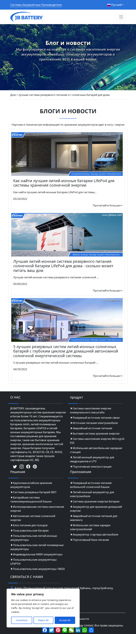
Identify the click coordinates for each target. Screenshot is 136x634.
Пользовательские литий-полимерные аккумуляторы (37, 547)
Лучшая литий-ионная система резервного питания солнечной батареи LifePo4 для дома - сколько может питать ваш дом (63, 266)
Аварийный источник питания (92, 428)
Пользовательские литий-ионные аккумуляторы (33, 538)
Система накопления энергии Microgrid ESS (97, 441)
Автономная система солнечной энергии (32, 518)
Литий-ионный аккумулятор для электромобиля (92, 494)
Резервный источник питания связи (96, 417)
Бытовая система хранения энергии (96, 433)
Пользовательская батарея (31, 530)
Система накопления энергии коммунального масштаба (90, 410)
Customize (22, 620)
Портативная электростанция (92, 466)
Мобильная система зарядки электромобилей (90, 527)
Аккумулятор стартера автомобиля (95, 534)
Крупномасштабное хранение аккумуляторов (31, 485)
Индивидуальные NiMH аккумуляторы (37, 554)
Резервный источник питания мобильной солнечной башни (91, 485)
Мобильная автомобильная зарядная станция (96, 450)
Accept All (64, 620)
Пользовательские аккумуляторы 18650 (39, 569)
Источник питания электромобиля (95, 423)
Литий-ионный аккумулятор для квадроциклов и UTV (92, 459)
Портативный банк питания (91, 540)
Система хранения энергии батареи (96, 501)
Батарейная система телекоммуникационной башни (31, 499)
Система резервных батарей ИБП (34, 492)
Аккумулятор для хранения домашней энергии (96, 509)
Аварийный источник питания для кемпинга (93, 518)
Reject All (43, 620)
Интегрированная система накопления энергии (37, 509)
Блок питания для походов (30, 525)
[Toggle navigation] (121, 17)
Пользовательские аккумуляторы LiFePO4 (33, 561)
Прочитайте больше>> (108, 205)
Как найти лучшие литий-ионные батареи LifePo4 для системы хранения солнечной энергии (63, 183)
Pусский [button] (116, 5)
